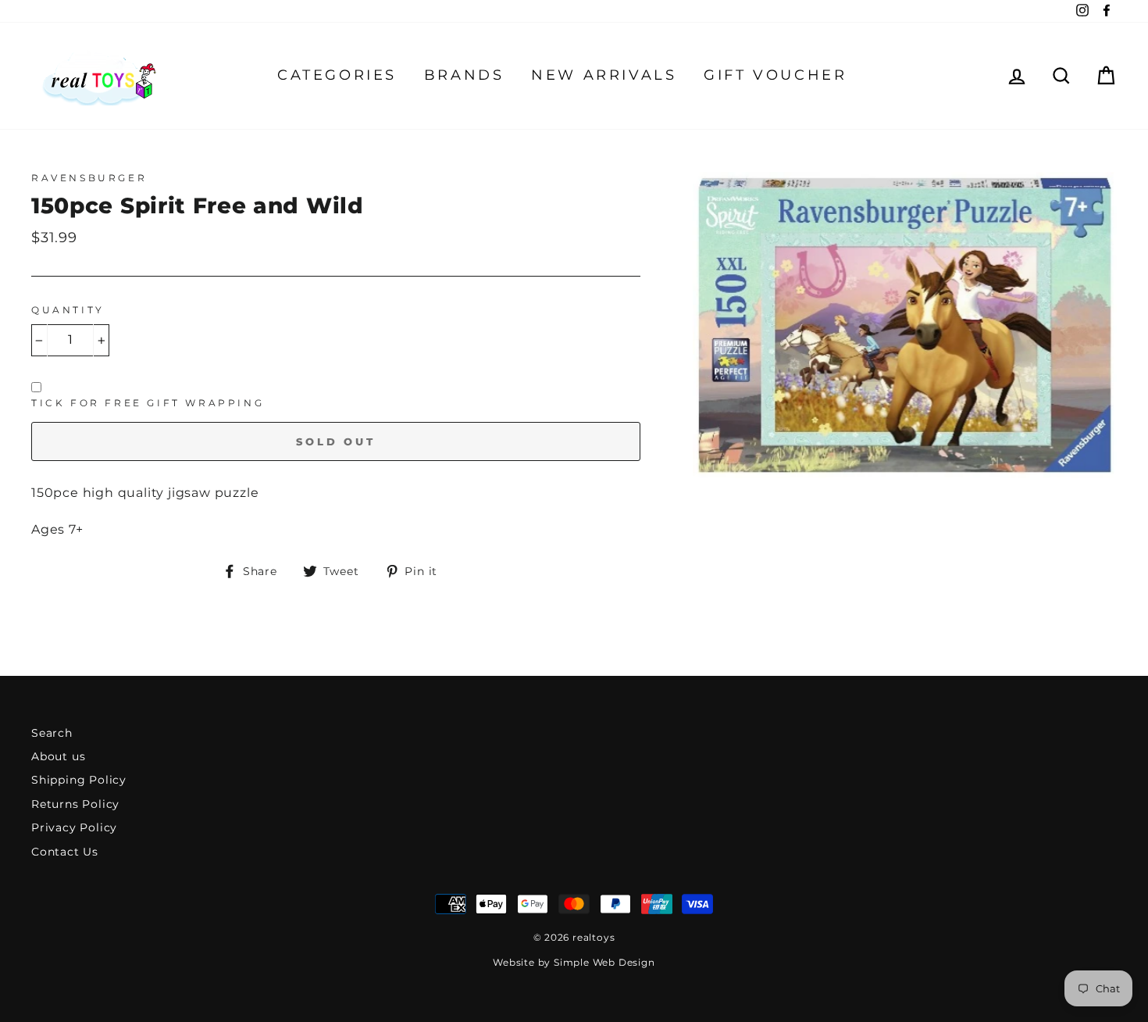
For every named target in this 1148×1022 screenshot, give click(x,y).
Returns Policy (75, 804)
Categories (337, 75)
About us (58, 756)
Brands (464, 75)
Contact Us (64, 851)
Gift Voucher (775, 75)
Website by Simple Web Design (573, 962)
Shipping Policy (79, 780)
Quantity (68, 310)
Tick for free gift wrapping (147, 403)
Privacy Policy (74, 827)
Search (52, 733)
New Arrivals (603, 75)
